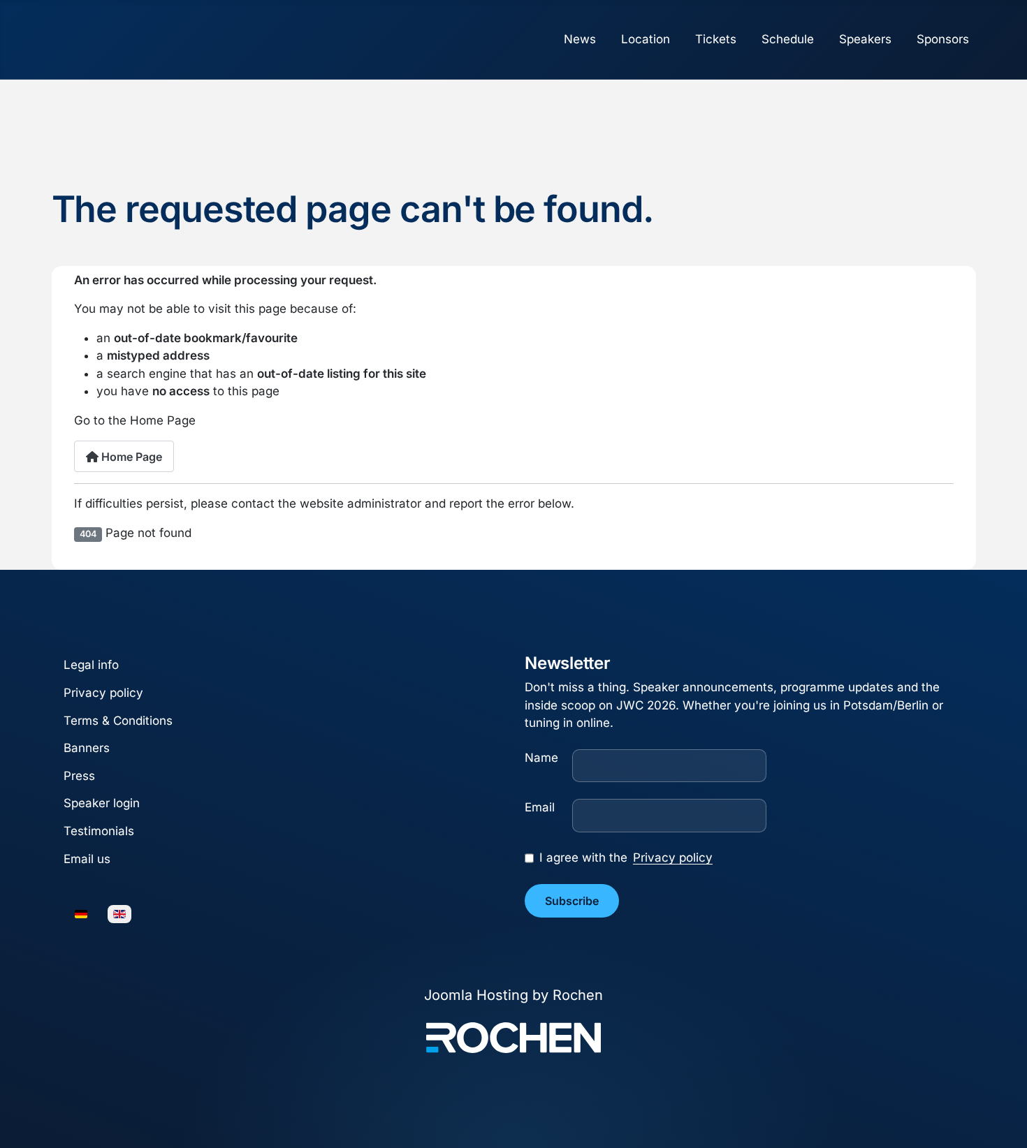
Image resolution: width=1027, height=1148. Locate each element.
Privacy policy (103, 693)
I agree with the (626, 857)
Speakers (865, 39)
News (580, 39)
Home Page (130, 457)
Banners (87, 749)
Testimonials (99, 831)
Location (645, 39)
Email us (87, 859)
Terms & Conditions (118, 721)
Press (79, 776)
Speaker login (102, 804)
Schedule (788, 39)
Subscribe (572, 901)
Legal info (91, 665)
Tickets (715, 39)
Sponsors (943, 39)
